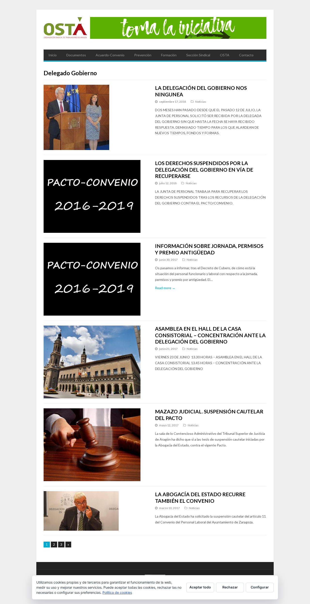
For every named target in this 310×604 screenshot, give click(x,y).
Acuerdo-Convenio (110, 55)
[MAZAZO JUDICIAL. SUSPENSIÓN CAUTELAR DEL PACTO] (95, 444)
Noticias (200, 101)
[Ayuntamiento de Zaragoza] (65, 29)
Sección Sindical (198, 55)
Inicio (52, 55)
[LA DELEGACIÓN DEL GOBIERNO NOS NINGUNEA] (95, 117)
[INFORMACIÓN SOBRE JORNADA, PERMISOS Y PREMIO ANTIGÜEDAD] (95, 279)
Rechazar (230, 587)
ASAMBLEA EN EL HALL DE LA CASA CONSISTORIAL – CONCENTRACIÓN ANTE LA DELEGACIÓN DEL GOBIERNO (210, 335)
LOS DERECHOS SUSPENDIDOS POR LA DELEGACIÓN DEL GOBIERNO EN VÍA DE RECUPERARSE (204, 169)
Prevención (142, 55)
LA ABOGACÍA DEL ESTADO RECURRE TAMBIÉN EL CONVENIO (200, 497)
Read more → (165, 288)
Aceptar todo (200, 587)
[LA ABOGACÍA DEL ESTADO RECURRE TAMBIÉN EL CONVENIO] (95, 511)
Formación (169, 55)
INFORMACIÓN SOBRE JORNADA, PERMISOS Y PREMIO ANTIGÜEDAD (209, 249)
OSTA (224, 55)
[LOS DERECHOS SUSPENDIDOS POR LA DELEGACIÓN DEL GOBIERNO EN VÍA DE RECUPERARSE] (95, 196)
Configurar (260, 587)
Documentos (76, 55)
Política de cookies (117, 592)
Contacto (246, 55)
